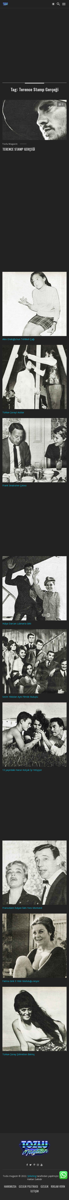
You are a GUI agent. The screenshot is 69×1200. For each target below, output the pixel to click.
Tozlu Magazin (10, 143)
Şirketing (32, 1176)
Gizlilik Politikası (28, 1186)
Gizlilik (44, 1186)
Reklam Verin (58, 1186)
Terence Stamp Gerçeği (18, 149)
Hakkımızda (10, 1186)
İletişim (34, 1191)
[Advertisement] (34, 42)
